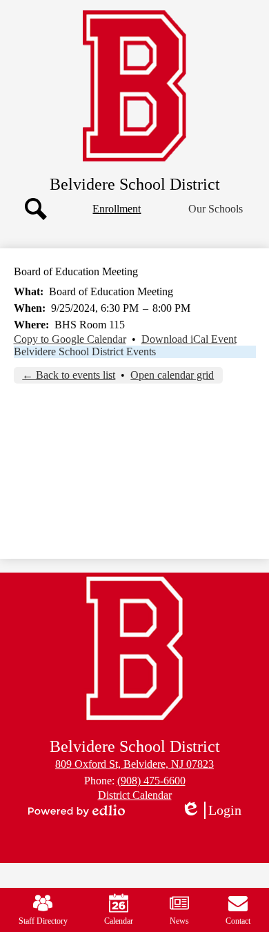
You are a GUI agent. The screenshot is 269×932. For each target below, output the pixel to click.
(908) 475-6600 (151, 780)
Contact (238, 921)
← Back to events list (68, 375)
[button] (215, 209)
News (179, 921)
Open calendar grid (172, 375)
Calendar (118, 921)
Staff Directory (43, 921)
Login (215, 810)
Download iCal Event (189, 339)
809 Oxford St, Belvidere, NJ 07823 (134, 764)
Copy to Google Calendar (70, 339)
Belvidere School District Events (85, 351)
